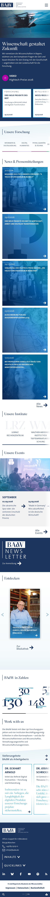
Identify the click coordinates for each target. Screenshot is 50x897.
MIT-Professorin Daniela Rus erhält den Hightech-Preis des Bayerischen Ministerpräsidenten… (22, 364)
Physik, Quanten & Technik (39, 144)
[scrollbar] (25, 713)
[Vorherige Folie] (2, 615)
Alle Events (39, 531)
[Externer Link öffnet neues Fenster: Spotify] (37, 874)
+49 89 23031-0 (12, 846)
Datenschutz (23, 887)
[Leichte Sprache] (46, 894)
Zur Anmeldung (9, 563)
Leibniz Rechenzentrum (15, 434)
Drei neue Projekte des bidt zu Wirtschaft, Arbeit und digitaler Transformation (24, 222)
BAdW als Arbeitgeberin (15, 759)
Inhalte (10, 857)
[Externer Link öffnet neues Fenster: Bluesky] (12, 874)
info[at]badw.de (12, 850)
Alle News (39, 405)
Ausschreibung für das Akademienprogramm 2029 (17, 316)
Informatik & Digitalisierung (10, 144)
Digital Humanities (24, 144)
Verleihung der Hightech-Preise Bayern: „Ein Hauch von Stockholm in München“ (25, 269)
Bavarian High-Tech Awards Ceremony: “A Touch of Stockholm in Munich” (23, 175)
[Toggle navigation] (46, 5)
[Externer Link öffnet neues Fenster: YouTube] (29, 874)
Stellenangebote (11, 756)
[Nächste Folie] (47, 615)
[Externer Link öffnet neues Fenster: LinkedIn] (3, 874)
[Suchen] (4, 894)
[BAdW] (13, 5)
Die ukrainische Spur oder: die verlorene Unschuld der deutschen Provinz (11, 511)
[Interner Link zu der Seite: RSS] (46, 874)
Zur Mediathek (22, 647)
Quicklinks (13, 865)
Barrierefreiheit (38, 887)
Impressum (10, 887)
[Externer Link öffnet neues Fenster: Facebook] (20, 874)
